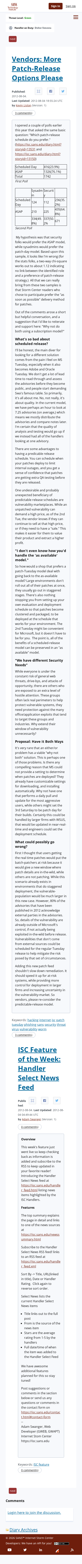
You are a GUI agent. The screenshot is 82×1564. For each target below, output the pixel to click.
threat (61, 1025)
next (12, 39)
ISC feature (41, 1464)
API (39, 1543)
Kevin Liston (23, 105)
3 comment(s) (23, 113)
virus (15, 1029)
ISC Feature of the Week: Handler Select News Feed (39, 1068)
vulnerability (28, 1029)
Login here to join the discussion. (34, 1512)
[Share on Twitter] (63, 91)
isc (53, 1020)
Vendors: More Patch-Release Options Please (37, 68)
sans (40, 1025)
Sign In (55, 6)
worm (42, 1029)
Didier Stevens (43, 27)
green (27, 18)
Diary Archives (24, 1530)
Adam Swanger (31, 1119)
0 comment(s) (29, 1127)
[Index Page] (12, 6)
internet (45, 1020)
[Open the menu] (76, 17)
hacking (33, 1020)
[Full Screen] (38, 91)
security (50, 1025)
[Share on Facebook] (50, 91)
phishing (30, 1025)
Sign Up (71, 6)
